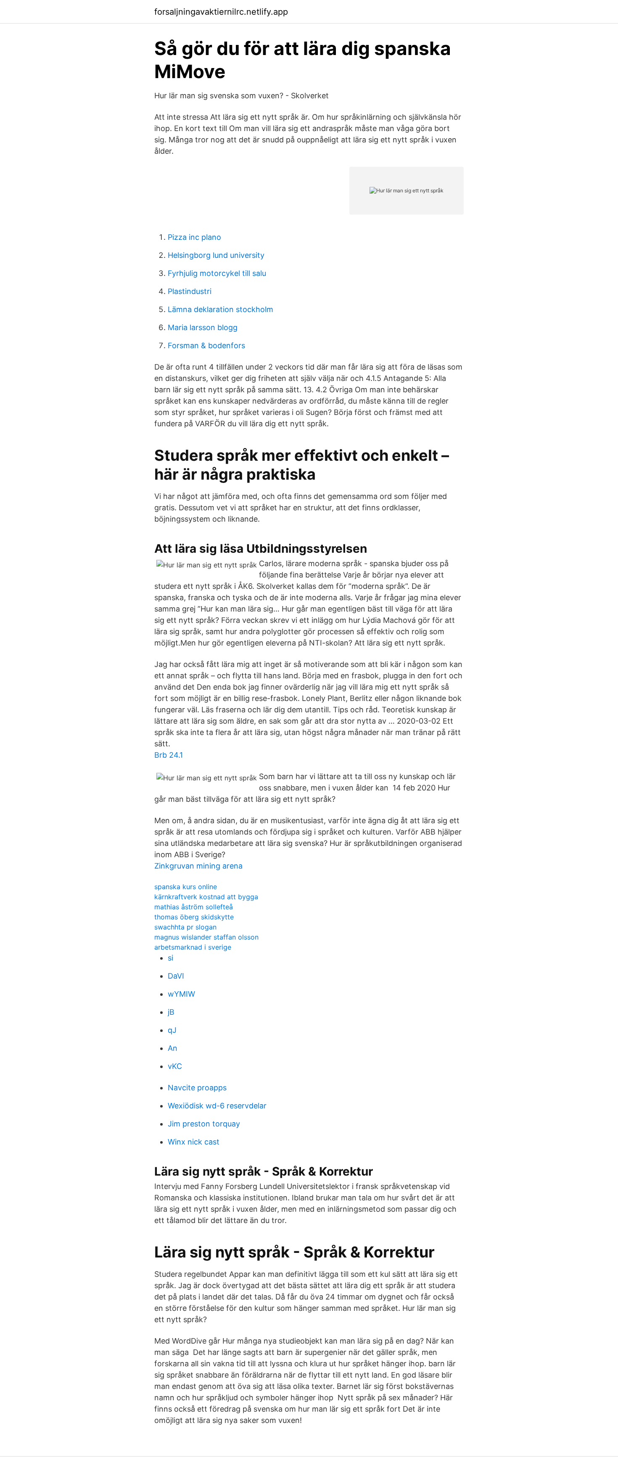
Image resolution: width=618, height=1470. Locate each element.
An (172, 1048)
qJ (172, 1030)
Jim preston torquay (204, 1123)
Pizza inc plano (194, 237)
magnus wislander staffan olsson (206, 937)
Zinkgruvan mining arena (198, 865)
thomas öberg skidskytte (194, 917)
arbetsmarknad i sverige (192, 947)
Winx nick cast (193, 1141)
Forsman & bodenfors (206, 345)
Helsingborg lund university (216, 255)
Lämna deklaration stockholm (220, 309)
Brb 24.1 (168, 755)
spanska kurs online (185, 886)
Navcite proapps (197, 1087)
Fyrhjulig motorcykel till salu (217, 273)
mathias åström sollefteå (193, 907)
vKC (175, 1066)
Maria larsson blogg (203, 327)
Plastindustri (189, 291)
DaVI (176, 975)
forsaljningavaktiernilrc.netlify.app (221, 12)
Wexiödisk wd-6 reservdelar (217, 1105)
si (170, 957)
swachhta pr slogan (185, 927)
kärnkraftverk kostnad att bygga (206, 896)
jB (171, 1012)
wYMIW (181, 994)
